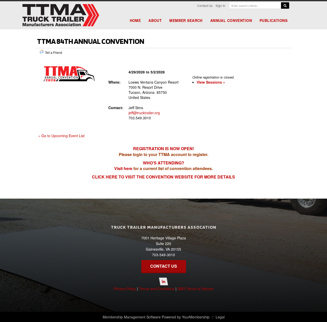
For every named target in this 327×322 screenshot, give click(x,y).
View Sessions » (211, 82)
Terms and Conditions (156, 288)
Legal (220, 316)
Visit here (123, 168)
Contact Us (205, 5)
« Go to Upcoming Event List (61, 135)
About (155, 20)
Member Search (185, 20)
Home (135, 20)
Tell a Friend (53, 52)
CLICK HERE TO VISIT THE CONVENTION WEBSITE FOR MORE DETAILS (163, 177)
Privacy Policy (125, 288)
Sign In (220, 5)
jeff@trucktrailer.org (144, 112)
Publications (273, 20)
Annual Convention (231, 20)
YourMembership (195, 316)
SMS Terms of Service (196, 288)
